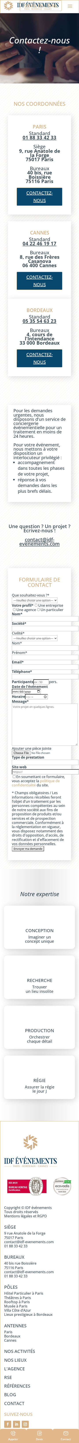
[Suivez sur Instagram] (25, 1424)
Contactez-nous (39, 358)
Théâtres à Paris (17, 1297)
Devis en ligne (40, 6)
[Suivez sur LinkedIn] (16, 1424)
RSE (8, 1377)
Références (17, 1386)
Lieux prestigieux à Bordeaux (28, 1314)
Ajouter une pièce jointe (31, 748)
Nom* (17, 643)
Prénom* (19, 652)
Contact (14, 1403)
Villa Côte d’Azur (17, 1310)
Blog (10, 1395)
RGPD (42, 1216)
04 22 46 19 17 (39, 243)
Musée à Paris (15, 1306)
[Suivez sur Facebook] (7, 1424)
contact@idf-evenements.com (39, 541)
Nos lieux (15, 1360)
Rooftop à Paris (17, 1301)
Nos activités (19, 1351)
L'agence (14, 1369)
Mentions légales (18, 1216)
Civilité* (18, 633)
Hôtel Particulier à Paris (23, 1293)
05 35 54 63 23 (39, 320)
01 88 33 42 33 (39, 137)
